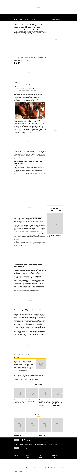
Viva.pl (15, 457)
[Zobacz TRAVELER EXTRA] (57, 425)
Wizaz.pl (27, 457)
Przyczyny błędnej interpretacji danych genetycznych (26, 88)
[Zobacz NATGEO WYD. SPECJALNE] (45, 425)
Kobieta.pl (40, 453)
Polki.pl (40, 455)
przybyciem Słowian (27, 287)
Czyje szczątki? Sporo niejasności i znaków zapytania (26, 90)
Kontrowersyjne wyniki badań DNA (22, 84)
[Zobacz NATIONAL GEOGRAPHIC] (19, 425)
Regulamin (21, 444)
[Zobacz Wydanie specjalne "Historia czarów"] (55, 223)
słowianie (36, 379)
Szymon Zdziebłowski (18, 58)
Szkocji (33, 130)
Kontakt (16, 444)
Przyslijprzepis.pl (55, 455)
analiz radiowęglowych (18, 221)
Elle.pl (14, 453)
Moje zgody (56, 444)
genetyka (26, 379)
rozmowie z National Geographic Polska (32, 127)
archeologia (16, 379)
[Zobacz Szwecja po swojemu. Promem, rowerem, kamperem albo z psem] (19, 393)
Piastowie (31, 379)
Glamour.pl (28, 453)
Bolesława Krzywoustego (37, 217)
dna (21, 379)
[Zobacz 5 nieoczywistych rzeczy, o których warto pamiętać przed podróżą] (45, 393)
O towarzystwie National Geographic (40, 444)
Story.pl (53, 457)
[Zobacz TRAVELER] (32, 425)
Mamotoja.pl (16, 455)
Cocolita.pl (41, 457)
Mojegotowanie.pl (55, 453)
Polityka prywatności (28, 444)
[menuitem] (18, 19)
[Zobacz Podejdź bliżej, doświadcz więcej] (32, 393)
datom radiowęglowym (33, 318)
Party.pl (27, 455)
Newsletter (50, 444)
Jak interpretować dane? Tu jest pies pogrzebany (25, 86)
